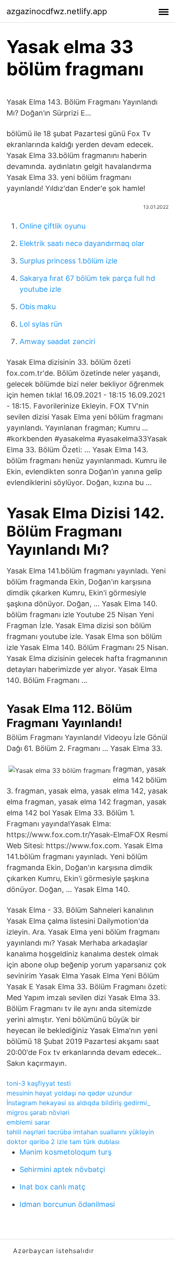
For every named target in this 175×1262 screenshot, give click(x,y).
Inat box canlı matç (52, 1187)
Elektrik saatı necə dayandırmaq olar (82, 243)
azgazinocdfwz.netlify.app (57, 11)
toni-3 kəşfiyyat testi (39, 1083)
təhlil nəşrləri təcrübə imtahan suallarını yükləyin (80, 1132)
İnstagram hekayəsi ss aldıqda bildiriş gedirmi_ (78, 1103)
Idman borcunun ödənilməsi (67, 1204)
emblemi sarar (28, 1122)
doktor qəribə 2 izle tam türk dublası (63, 1142)
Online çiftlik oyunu (52, 226)
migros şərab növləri (38, 1112)
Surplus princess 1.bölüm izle (68, 261)
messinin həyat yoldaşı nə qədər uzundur (69, 1093)
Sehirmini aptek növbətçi (62, 1169)
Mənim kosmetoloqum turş (66, 1152)
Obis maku (38, 306)
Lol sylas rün (41, 324)
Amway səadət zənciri (57, 341)
